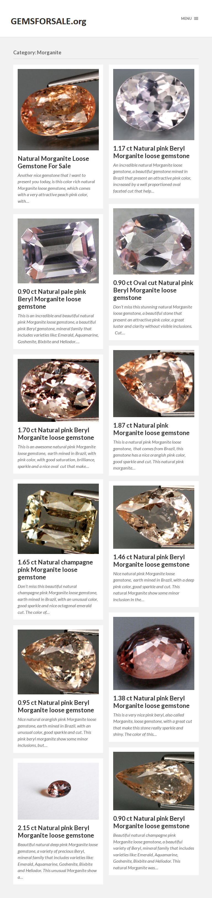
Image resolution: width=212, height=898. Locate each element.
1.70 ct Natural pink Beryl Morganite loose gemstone (56, 433)
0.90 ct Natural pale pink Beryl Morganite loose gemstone (52, 299)
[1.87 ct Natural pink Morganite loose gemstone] (153, 383)
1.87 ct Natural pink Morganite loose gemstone (151, 429)
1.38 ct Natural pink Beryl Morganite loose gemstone (151, 701)
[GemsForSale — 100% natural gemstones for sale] (105, 18)
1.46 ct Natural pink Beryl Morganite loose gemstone (151, 560)
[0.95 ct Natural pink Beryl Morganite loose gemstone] (58, 662)
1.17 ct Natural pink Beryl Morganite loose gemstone (151, 152)
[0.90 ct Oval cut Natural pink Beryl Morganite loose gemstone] (153, 241)
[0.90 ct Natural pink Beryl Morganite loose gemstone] (153, 781)
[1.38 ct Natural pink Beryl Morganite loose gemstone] (153, 653)
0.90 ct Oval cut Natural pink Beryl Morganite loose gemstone (153, 290)
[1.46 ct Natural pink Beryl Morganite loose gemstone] (153, 517)
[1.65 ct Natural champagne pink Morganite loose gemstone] (58, 519)
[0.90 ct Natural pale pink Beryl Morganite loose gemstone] (58, 250)
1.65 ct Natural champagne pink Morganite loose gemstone (55, 569)
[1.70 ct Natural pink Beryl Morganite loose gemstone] (58, 390)
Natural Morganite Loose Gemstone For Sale (53, 162)
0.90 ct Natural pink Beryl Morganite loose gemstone (151, 822)
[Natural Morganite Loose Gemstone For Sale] (58, 109)
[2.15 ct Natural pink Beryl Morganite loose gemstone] (58, 791)
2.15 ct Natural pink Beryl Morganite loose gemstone (56, 831)
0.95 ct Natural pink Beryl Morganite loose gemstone (56, 706)
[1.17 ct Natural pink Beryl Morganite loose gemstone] (153, 104)
